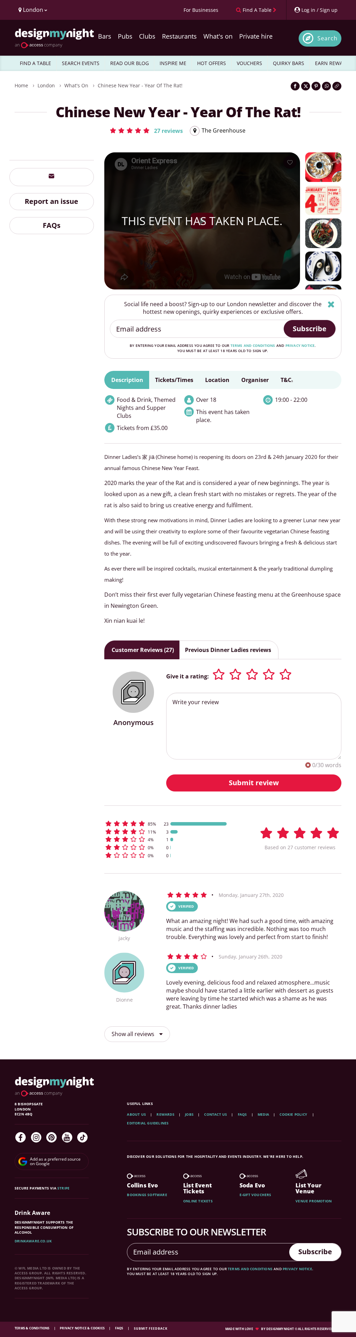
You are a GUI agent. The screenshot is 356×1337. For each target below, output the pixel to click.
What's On (76, 85)
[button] (146, 130)
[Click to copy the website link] (336, 86)
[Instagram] (36, 1137)
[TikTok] (82, 1137)
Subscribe (309, 328)
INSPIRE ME (173, 63)
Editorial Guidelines (148, 1123)
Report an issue (51, 201)
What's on (218, 36)
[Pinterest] (51, 1137)
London (46, 85)
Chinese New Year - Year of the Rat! (140, 85)
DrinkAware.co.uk (33, 1241)
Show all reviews (134, 1034)
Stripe (63, 1188)
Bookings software (147, 1194)
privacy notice (300, 345)
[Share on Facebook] (295, 86)
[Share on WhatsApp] (326, 86)
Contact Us (215, 1114)
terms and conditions (252, 345)
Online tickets (198, 1201)
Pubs (125, 36)
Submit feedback (151, 1328)
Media (263, 1114)
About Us (136, 1114)
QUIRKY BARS (288, 63)
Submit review (254, 782)
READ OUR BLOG (129, 63)
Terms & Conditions (32, 1328)
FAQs (51, 225)
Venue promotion (314, 1201)
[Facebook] (20, 1137)
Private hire (256, 36)
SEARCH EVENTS (80, 63)
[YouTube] (67, 1137)
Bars (104, 36)
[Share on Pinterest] (316, 86)
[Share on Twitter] (305, 86)
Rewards (165, 1114)
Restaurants (179, 36)
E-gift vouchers (256, 1194)
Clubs (147, 36)
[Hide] (331, 304)
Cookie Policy (294, 1114)
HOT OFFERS (211, 63)
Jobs (189, 1114)
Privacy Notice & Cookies (82, 1328)
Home (21, 85)
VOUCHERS (249, 63)
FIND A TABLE (35, 63)
